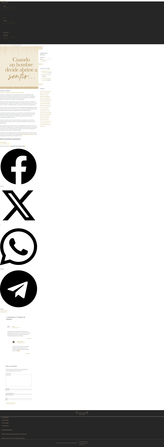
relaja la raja (42, 116)
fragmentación (48, 105)
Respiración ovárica (43, 117)
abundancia (46, 91)
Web (6, 398)
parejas (49, 112)
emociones (42, 100)
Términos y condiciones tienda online (83, 441)
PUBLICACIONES (5, 20)
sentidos (46, 121)
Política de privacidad (81, 444)
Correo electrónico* (9, 393)
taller (45, 124)
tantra (47, 124)
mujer (49, 110)
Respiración (47, 116)
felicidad (43, 105)
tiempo (49, 124)
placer (50, 114)
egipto (46, 98)
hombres (42, 107)
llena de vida (46, 107)
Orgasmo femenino (44, 112)
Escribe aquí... (8, 373)
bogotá (41, 94)
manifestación (45, 109)
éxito (44, 126)
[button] (6, 6)
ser (48, 121)
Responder (29, 338)
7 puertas (42, 91)
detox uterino (42, 98)
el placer (49, 98)
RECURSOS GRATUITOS (6, 32)
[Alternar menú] (9, 8)
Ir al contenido (3, 0)
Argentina (42, 93)
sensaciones (42, 121)
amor (50, 91)
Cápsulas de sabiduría (10, 92)
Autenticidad (46, 93)
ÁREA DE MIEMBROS (5, 35)
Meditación (45, 110)
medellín (41, 110)
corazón (44, 94)
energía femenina (43, 101)
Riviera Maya (46, 119)
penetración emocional (44, 114)
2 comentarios (3, 92)
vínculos (41, 126)
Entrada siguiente (4, 311)
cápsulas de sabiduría (45, 96)
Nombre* (7, 388)
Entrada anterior (4, 310)
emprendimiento (48, 100)
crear (47, 94)
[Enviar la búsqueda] (41, 61)
